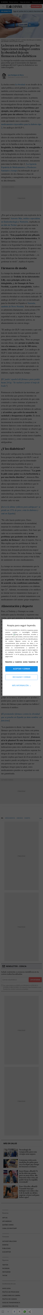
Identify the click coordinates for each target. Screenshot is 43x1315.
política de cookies (26, 654)
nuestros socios (33, 630)
